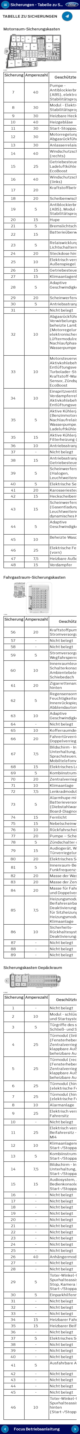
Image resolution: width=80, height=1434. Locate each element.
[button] (5, 5)
